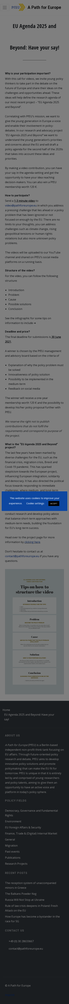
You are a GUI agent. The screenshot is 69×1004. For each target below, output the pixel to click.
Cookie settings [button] (35, 503)
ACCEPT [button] (53, 503)
